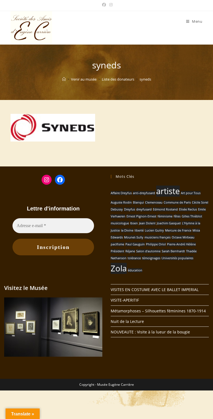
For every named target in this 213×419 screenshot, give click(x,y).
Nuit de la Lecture (127, 321)
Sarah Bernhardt (173, 251)
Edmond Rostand (165, 209)
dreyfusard (144, 209)
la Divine (127, 230)
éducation (135, 270)
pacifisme (117, 244)
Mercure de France (178, 230)
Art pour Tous (191, 193)
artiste (168, 191)
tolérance (134, 258)
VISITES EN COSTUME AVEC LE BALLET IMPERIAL (155, 289)
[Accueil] (64, 79)
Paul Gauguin (135, 244)
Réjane (130, 251)
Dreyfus (129, 209)
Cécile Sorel (200, 202)
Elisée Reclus (188, 209)
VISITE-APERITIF (125, 300)
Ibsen (134, 223)
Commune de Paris (177, 202)
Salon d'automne (148, 251)
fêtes (177, 216)
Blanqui (138, 202)
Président (117, 251)
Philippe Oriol (156, 244)
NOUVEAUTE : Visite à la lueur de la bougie (150, 332)
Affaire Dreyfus (121, 193)
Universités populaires (177, 258)
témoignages (151, 258)
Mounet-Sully (133, 237)
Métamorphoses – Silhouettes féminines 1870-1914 (158, 310)
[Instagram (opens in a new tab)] (110, 4)
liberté (139, 230)
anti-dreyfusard (144, 193)
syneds (145, 79)
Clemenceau (154, 202)
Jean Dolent (147, 223)
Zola (119, 268)
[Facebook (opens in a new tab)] (104, 4)
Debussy (117, 209)
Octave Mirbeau (183, 237)
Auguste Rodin (121, 202)
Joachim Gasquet (169, 223)
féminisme (165, 216)
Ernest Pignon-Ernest (141, 216)
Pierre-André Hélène (181, 244)
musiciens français (157, 237)
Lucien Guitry (154, 230)
